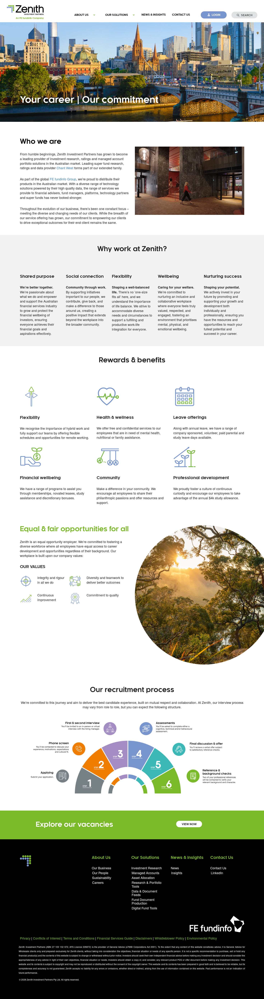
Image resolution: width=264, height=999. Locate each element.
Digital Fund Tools (144, 908)
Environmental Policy (202, 938)
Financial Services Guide (115, 938)
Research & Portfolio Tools (146, 884)
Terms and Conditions (78, 938)
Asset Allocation (143, 877)
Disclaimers (143, 938)
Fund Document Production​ (143, 901)
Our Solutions (116, 15)
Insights (176, 872)
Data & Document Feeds (144, 893)
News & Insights (154, 14)
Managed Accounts (145, 872)
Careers (98, 882)
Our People (100, 872)
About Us (81, 15)
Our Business (101, 868)
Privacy (25, 938)
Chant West (65, 167)
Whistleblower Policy (169, 938)
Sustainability (101, 877)
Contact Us (181, 14)
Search (247, 15)
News (175, 868)
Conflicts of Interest (47, 938)
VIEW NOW (189, 824)
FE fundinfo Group (63, 179)
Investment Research (146, 868)
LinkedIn (217, 872)
